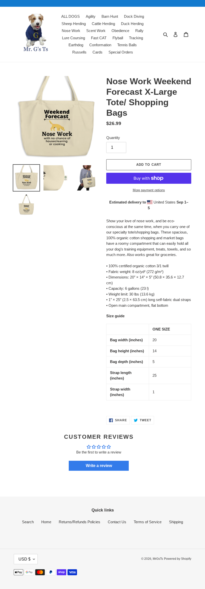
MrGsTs (158, 558)
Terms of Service (148, 522)
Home (46, 522)
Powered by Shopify (177, 558)
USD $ (24, 559)
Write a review (99, 466)
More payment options (149, 190)
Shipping (176, 522)
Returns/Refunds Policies (79, 522)
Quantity (113, 138)
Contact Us (117, 522)
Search (28, 522)
